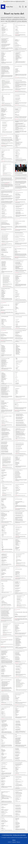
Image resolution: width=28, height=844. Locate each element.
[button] (19, 7)
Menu (25, 6)
